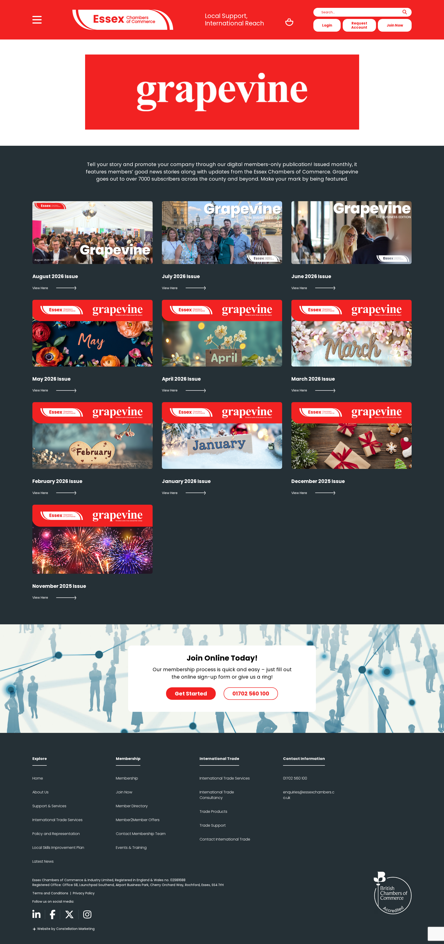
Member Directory (132, 806)
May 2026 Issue (51, 379)
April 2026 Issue (181, 379)
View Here (40, 288)
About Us (40, 792)
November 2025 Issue (59, 586)
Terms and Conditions (50, 893)
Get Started (191, 693)
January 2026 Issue (186, 481)
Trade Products (213, 811)
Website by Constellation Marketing (65, 928)
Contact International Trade (225, 839)
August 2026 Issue (55, 276)
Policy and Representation (56, 833)
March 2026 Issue (313, 379)
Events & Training (131, 847)
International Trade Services (57, 820)
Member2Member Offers (138, 820)
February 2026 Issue (57, 481)
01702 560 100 (250, 693)
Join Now (395, 25)
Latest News (43, 861)
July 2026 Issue (181, 276)
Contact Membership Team (141, 833)
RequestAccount (359, 25)
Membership (127, 778)
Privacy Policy (84, 893)
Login (327, 25)
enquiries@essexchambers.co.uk (308, 794)
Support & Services (49, 806)
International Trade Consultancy (217, 794)
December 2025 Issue (318, 481)
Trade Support (213, 825)
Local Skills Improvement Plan (58, 847)
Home (37, 778)
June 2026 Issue (311, 276)
